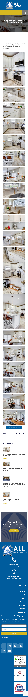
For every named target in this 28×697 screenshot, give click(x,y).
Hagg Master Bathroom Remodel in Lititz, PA (14, 455)
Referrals (22, 605)
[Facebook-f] (3, 645)
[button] (25, 13)
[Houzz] (15, 645)
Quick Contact (14, 564)
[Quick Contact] (14, 559)
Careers (22, 602)
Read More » (5, 458)
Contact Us (21, 612)
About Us (22, 591)
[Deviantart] (20, 645)
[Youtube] (9, 650)
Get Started (14, 530)
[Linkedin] (3, 650)
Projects (22, 609)
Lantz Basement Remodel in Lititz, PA (12, 469)
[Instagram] (9, 645)
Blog (23, 598)
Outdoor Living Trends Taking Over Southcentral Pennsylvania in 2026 (14, 484)
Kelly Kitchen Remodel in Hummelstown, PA (11, 500)
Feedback (22, 595)
